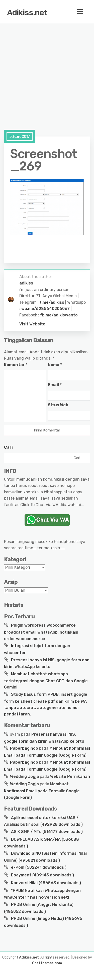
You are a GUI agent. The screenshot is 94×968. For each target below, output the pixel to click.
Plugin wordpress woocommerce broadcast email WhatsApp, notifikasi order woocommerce (41, 632)
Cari (8, 447)
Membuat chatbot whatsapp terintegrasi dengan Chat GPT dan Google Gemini (46, 681)
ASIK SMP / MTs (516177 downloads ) (46, 831)
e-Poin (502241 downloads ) (38, 867)
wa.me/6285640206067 (45, 308)
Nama (55, 364)
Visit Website (32, 324)
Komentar (15, 364)
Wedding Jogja (24, 776)
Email (55, 384)
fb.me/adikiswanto (59, 315)
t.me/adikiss (52, 302)
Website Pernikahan (70, 776)
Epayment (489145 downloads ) (42, 875)
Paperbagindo (24, 748)
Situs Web (58, 405)
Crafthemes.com (47, 963)
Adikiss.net (27, 12)
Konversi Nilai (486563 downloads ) (45, 882)
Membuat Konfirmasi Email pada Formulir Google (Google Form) (42, 791)
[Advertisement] (47, 72)
